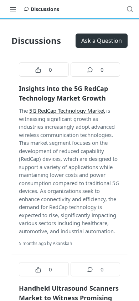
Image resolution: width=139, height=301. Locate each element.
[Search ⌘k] (129, 9)
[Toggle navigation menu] (13, 9)
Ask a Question (101, 41)
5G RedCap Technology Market (67, 110)
